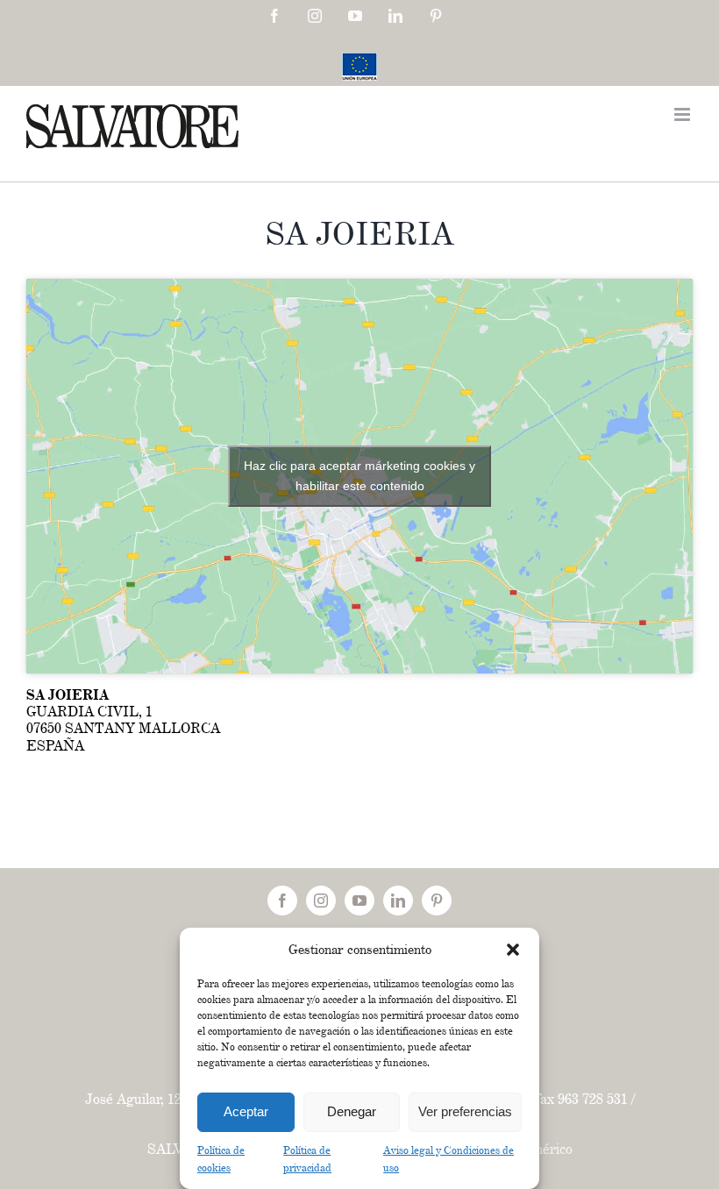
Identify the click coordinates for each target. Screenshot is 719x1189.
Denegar (351, 1111)
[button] (513, 949)
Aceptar (246, 1111)
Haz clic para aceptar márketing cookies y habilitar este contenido (359, 476)
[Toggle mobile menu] (683, 114)
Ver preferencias (465, 1111)
